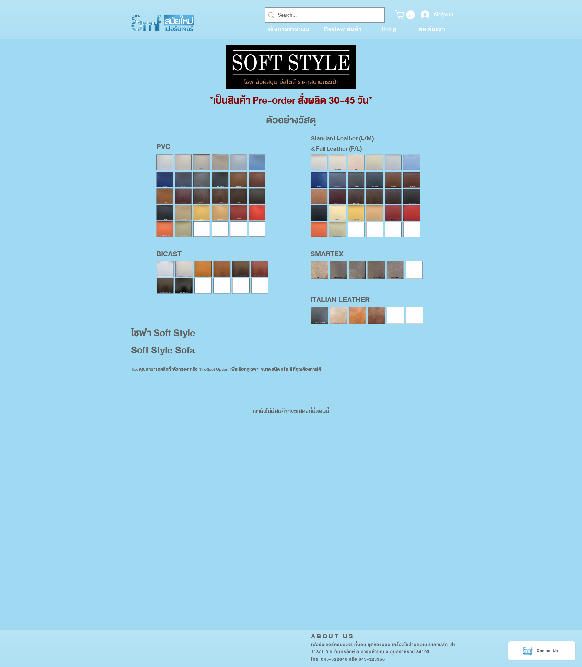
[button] (406, 14)
